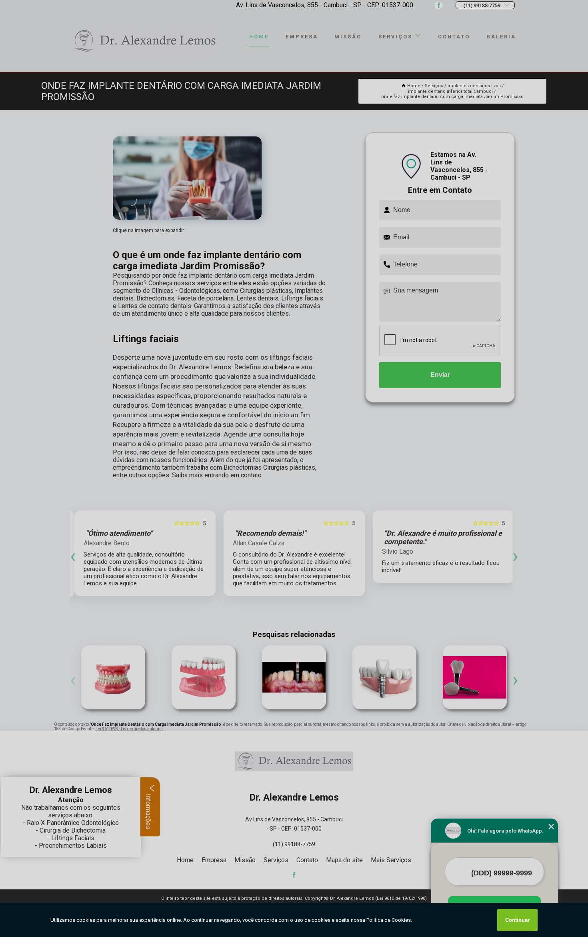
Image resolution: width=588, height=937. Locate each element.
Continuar (517, 920)
